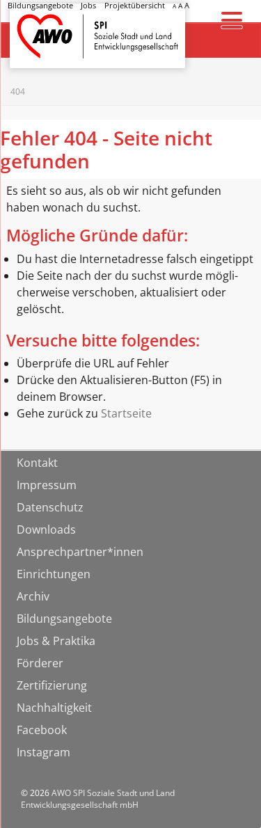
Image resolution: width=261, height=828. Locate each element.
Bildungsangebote (40, 5)
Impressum (47, 485)
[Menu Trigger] (231, 19)
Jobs (88, 5)
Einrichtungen (53, 574)
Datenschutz (50, 507)
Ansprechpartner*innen (80, 551)
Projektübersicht (134, 5)
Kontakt (37, 462)
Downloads (46, 529)
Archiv (33, 596)
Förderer (40, 663)
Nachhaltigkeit (54, 707)
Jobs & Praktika (56, 640)
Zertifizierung (52, 685)
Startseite (46, 23)
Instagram (43, 752)
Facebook (42, 730)
